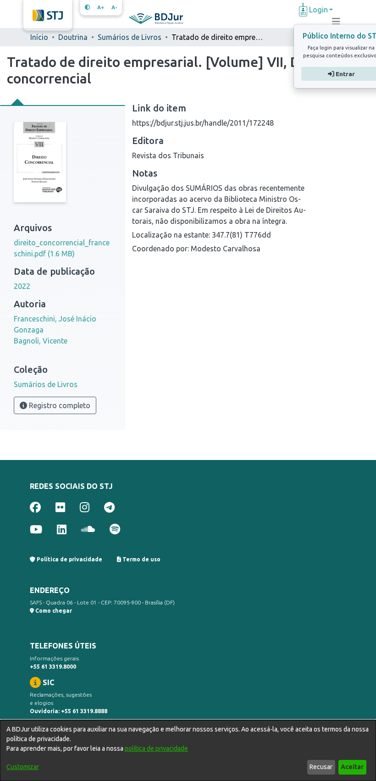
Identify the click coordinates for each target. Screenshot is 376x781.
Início (39, 37)
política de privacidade (156, 748)
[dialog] (188, 750)
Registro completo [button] (58, 405)
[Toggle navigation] (336, 21)
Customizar (22, 766)
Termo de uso (140, 559)
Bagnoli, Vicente (40, 341)
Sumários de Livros (129, 37)
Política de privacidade (68, 559)
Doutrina (73, 37)
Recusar (321, 766)
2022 (22, 286)
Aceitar (352, 766)
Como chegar (53, 611)
